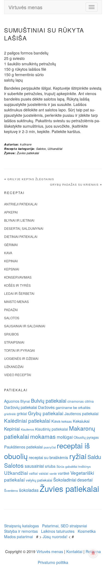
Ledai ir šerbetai (19, 293)
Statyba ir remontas (21, 531)
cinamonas (75, 401)
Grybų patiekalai (45, 413)
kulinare (26, 144)
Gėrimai (11, 244)
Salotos (41, 149)
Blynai (25, 401)
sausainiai (34, 466)
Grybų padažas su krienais (74, 184)
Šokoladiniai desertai (72, 480)
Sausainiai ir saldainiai (24, 326)
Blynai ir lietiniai (19, 220)
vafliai (33, 473)
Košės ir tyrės (17, 285)
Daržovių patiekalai (20, 407)
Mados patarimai (18, 536)
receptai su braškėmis (48, 457)
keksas (66, 421)
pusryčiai (50, 447)
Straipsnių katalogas (21, 525)
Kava (8, 252)
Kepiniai (11, 261)
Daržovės (46, 407)
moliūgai (65, 437)
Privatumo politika (53, 562)
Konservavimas (18, 277)
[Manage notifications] (93, 553)
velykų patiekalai (39, 480)
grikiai (22, 413)
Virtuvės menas (25, 7)
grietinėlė (10, 414)
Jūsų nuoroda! (55, 536)
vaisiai (43, 473)
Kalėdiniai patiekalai (27, 420)
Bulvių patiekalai (48, 400)
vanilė (53, 474)
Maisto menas (16, 301)
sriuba (50, 466)
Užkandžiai (55, 149)
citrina (89, 401)
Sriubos (11, 334)
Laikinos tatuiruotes (57, 531)
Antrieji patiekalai (20, 204)
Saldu (94, 457)
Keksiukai (81, 421)
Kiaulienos (27, 429)
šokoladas (29, 490)
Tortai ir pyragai (19, 350)
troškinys (84, 466)
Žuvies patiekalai (28, 153)
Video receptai (17, 374)
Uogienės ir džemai (21, 358)
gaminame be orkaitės (73, 407)
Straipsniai (14, 342)
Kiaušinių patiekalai (51, 429)
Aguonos (11, 401)
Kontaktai (74, 551)
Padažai (11, 309)
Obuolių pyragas (86, 437)
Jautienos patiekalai (81, 413)
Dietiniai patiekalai (20, 236)
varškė (63, 473)
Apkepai (11, 212)
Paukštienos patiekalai (23, 447)
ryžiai (77, 456)
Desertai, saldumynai (23, 228)
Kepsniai (11, 269)
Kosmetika (87, 531)
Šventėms (11, 490)
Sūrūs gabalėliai (67, 466)
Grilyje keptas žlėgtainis (30, 179)
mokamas (43, 436)
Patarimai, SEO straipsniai (64, 525)
